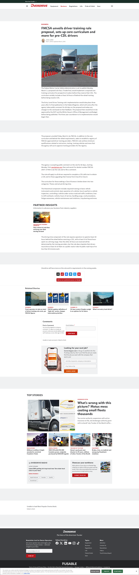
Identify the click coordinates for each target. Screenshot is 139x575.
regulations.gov (56, 167)
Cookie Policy (27, 573)
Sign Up (31, 556)
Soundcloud (33, 480)
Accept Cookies (118, 571)
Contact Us (107, 567)
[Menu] (27, 6)
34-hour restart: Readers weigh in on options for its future (80, 310)
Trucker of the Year (76, 448)
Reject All (106, 571)
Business (44, 24)
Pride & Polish (53, 448)
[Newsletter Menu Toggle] (112, 6)
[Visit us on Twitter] (61, 543)
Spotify (51, 477)
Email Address (70, 325)
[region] (69, 571)
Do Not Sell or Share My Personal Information (60, 567)
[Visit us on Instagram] (74, 543)
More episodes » (34, 473)
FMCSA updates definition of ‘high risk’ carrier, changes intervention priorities (57, 311)
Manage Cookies (79, 567)
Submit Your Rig (80, 475)
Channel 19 (73, 307)
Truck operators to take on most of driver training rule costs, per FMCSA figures (35, 311)
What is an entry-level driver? (102, 309)
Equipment (95, 448)
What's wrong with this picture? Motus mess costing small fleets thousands (94, 408)
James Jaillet (49, 40)
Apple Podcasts (34, 477)
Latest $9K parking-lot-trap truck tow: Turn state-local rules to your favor (47, 469)
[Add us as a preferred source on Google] (62, 274)
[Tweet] (74, 274)
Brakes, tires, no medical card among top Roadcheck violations (101, 452)
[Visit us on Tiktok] (78, 543)
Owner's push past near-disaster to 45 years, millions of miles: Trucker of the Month (80, 452)
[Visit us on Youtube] (69, 543)
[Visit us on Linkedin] (65, 543)
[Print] (58, 274)
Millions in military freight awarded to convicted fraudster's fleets (35, 452)
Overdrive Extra (83, 399)
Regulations (31, 448)
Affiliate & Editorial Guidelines (94, 567)
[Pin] (79, 274)
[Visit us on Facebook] (57, 543)
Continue (71, 333)
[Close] (136, 571)
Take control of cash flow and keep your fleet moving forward (41, 229)
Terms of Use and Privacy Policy (37, 567)
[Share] (66, 274)
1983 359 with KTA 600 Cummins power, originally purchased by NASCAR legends (59, 452)
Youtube (43, 477)
